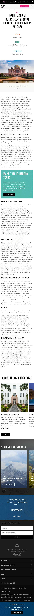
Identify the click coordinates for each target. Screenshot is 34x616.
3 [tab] (15, 516)
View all (5, 434)
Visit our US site (26, 2)
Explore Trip (9, 484)
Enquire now (17, 612)
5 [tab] (18, 516)
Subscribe (17, 537)
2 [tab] (14, 516)
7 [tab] (21, 516)
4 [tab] (17, 516)
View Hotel (5, 428)
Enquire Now (25, 6)
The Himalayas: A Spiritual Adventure (14, 479)
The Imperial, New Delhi (10, 415)
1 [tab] (13, 516)
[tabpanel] (17, 73)
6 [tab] (19, 516)
